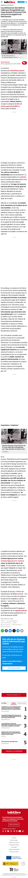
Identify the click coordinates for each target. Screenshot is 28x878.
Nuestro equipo (14, 840)
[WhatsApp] (3, 831)
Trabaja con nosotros (14, 842)
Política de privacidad (14, 849)
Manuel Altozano (5, 719)
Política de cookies (14, 851)
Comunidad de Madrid (11, 621)
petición (23, 177)
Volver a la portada (14, 751)
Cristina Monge (5, 743)
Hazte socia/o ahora (14, 668)
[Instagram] (17, 831)
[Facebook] (5, 831)
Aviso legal (14, 847)
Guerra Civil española (6, 622)
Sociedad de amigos (14, 844)
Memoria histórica (16, 624)
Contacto (14, 837)
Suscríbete (21, 1)
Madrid (14, 622)
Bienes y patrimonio (5, 624)
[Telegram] (14, 831)
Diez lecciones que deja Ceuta (9, 741)
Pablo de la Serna (5, 727)
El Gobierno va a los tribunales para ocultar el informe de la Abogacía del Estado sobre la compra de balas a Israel (11, 708)
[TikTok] (23, 831)
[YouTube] (20, 831)
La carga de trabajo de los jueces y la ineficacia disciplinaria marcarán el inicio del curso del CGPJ (11, 716)
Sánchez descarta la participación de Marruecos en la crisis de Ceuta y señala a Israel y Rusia (11, 733)
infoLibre (3, 736)
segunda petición (21, 610)
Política (2, 621)
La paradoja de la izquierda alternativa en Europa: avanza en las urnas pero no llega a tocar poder (11, 725)
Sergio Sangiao (5, 711)
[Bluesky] (8, 831)
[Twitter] (11, 831)
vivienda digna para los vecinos (12, 561)
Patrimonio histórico (6, 626)
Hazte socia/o (14, 824)
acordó (20, 594)
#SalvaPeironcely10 (17, 71)
